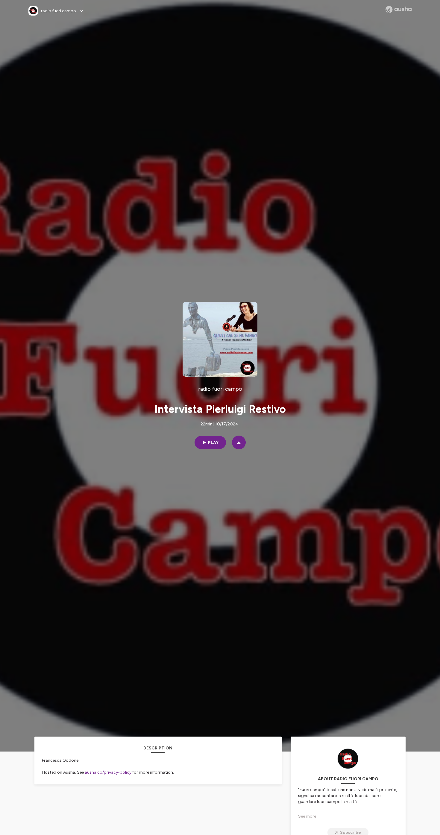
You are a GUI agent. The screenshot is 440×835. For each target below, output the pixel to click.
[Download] (239, 442)
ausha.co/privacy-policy (108, 772)
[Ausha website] (399, 9)
